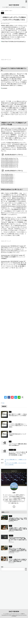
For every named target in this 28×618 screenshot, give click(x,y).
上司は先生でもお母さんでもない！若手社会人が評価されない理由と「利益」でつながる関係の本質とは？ (18, 519)
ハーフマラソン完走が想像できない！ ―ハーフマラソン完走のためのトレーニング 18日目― (18, 425)
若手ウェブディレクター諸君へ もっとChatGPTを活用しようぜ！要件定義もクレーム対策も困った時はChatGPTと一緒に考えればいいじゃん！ (17, 550)
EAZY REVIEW (14, 5)
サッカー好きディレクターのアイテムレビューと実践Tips (14, 613)
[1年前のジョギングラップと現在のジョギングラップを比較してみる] (15, 397)
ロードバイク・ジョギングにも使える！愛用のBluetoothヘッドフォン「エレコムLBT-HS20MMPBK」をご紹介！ (18, 454)
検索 (2, 567)
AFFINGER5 (14, 616)
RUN (3, 402)
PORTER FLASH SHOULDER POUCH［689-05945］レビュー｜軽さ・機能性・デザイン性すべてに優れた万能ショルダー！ (18, 539)
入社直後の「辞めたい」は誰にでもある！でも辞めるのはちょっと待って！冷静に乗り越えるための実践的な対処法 (18, 529)
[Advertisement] (14, 333)
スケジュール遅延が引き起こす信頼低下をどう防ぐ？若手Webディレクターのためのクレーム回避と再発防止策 (18, 560)
